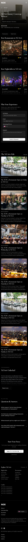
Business (3, 512)
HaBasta (17, 477)
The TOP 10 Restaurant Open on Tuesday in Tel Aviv (6, 488)
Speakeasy (17, 472)
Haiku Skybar (18, 474)
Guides (3, 485)
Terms (2, 534)
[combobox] (14, 22)
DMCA (2, 539)
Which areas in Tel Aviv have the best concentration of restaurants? (11, 408)
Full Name (5, 113)
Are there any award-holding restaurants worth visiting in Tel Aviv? (12, 414)
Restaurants (5, 34)
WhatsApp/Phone (7, 124)
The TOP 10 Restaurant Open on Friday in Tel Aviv (6, 487)
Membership (4, 510)
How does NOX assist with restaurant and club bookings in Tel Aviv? (12, 426)
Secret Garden (4, 479)
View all (25, 154)
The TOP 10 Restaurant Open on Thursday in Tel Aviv (6, 493)
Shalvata (3, 475)
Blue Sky (17, 479)
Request (5, 130)
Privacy (3, 536)
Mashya (17, 475)
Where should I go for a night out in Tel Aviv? (13, 420)
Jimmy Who (4, 474)
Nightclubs (13, 34)
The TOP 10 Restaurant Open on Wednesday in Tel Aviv (6, 490)
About (3, 508)
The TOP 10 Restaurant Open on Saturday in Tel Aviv (6, 491)
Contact (3, 514)
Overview (23, 467)
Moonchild (3, 472)
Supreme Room (5, 477)
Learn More (14, 454)
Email (4, 119)
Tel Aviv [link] (5, 7)
